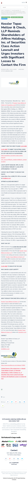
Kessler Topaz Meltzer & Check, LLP (15, 257)
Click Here (14, 464)
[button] (24, 2)
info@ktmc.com (5, 349)
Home (2, 10)
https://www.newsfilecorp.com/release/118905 (13, 365)
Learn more (14, 433)
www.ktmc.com (11, 105)
